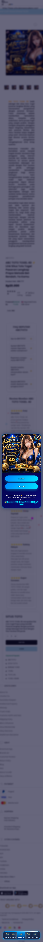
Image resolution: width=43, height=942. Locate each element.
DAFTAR (21, 486)
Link (28, 937)
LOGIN (21, 478)
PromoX (7, 937)
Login (13, 937)
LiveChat (35, 937)
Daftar (21, 937)
